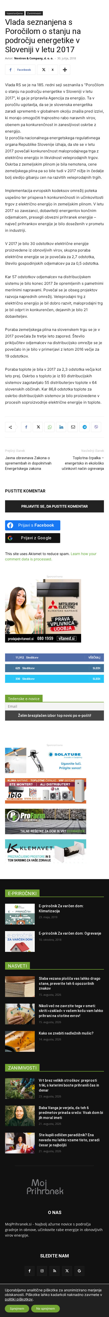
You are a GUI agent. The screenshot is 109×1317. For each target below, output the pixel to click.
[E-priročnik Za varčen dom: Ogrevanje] (20, 941)
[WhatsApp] (49, 427)
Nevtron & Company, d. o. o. (33, 58)
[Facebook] (26, 427)
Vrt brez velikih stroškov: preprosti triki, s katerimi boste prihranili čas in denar (69, 1085)
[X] (38, 427)
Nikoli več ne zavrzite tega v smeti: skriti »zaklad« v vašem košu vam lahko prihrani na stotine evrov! (71, 1011)
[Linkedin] (61, 427)
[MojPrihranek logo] (54, 1186)
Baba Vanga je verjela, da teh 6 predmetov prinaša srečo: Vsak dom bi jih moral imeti (71, 1113)
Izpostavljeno (15, 13)
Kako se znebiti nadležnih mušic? (66, 1033)
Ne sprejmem (45, 1308)
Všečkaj (94, 657)
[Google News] (79, 1271)
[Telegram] (84, 427)
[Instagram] (42, 1271)
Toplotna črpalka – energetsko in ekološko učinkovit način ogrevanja (83, 463)
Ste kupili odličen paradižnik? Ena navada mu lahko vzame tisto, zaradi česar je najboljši (69, 1140)
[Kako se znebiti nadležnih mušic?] (20, 1041)
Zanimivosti (34, 13)
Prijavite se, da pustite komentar (54, 506)
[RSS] (54, 1271)
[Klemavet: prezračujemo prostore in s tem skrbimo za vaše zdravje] (45, 867)
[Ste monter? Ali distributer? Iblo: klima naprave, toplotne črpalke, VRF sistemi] (45, 806)
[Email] (73, 427)
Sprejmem (17, 1308)
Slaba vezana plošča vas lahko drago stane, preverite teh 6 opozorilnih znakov (69, 983)
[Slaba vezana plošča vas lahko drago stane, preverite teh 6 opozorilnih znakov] (20, 986)
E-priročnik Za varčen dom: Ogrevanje (70, 933)
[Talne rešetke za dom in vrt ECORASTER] (45, 836)
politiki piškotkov (19, 1299)
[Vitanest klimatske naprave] (43, 641)
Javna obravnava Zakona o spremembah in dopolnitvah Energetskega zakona (28, 463)
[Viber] (96, 427)
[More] (65, 70)
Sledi (96, 668)
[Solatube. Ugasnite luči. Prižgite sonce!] (45, 775)
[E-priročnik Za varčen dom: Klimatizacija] (20, 914)
